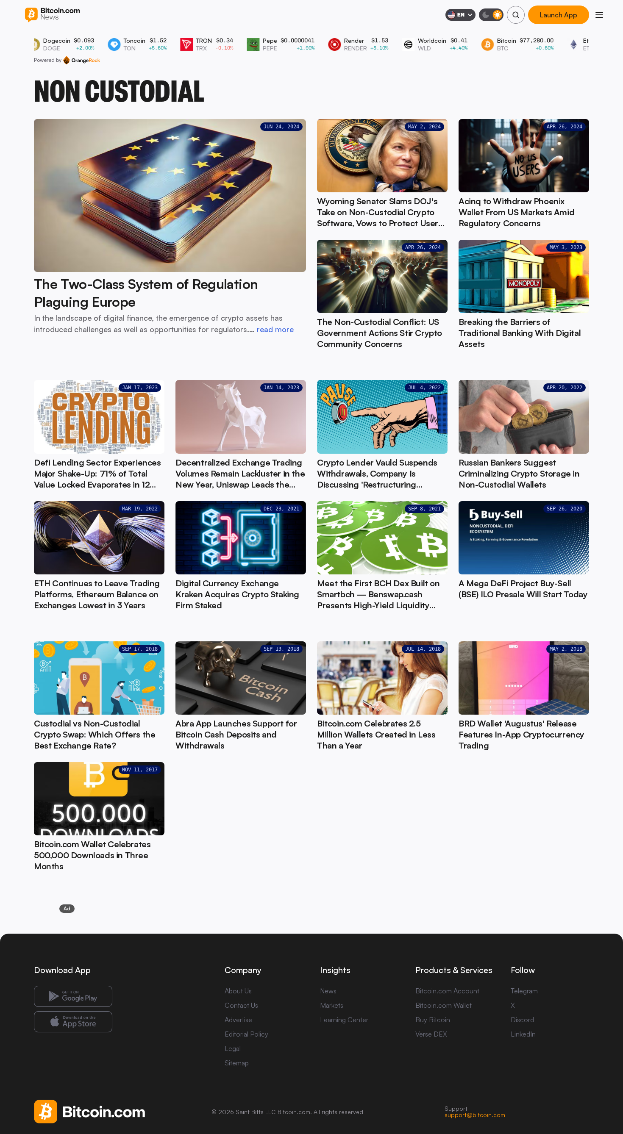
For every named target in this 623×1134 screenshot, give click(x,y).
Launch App (558, 15)
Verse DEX (431, 1034)
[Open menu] (599, 15)
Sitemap (237, 1063)
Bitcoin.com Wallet (443, 1005)
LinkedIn (523, 1034)
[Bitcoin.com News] (52, 15)
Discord (522, 1019)
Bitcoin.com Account (447, 991)
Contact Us (241, 1005)
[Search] (516, 15)
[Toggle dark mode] (491, 14)
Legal (233, 1048)
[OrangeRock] (81, 60)
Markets (331, 1005)
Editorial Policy (246, 1034)
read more (275, 329)
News (328, 991)
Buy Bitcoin (432, 1019)
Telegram (524, 991)
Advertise (238, 1019)
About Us (238, 991)
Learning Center (344, 1019)
